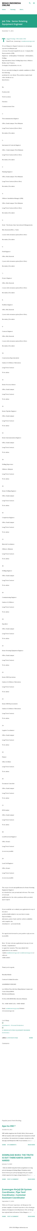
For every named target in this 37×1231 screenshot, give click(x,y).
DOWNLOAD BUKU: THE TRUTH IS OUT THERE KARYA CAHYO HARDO (17, 1157)
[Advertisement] (18, 1102)
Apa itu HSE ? (8, 1126)
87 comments (11, 1145)
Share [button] (31, 1038)
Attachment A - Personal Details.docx (13, 1025)
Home (4, 9)
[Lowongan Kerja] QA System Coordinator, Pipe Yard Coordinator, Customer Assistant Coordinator (17, 1193)
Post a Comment (12, 1179)
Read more (31, 1145)
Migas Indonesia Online (11, 4)
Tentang (12, 9)
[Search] (30, 3)
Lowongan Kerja (12, 1038)
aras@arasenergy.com (28, 41)
